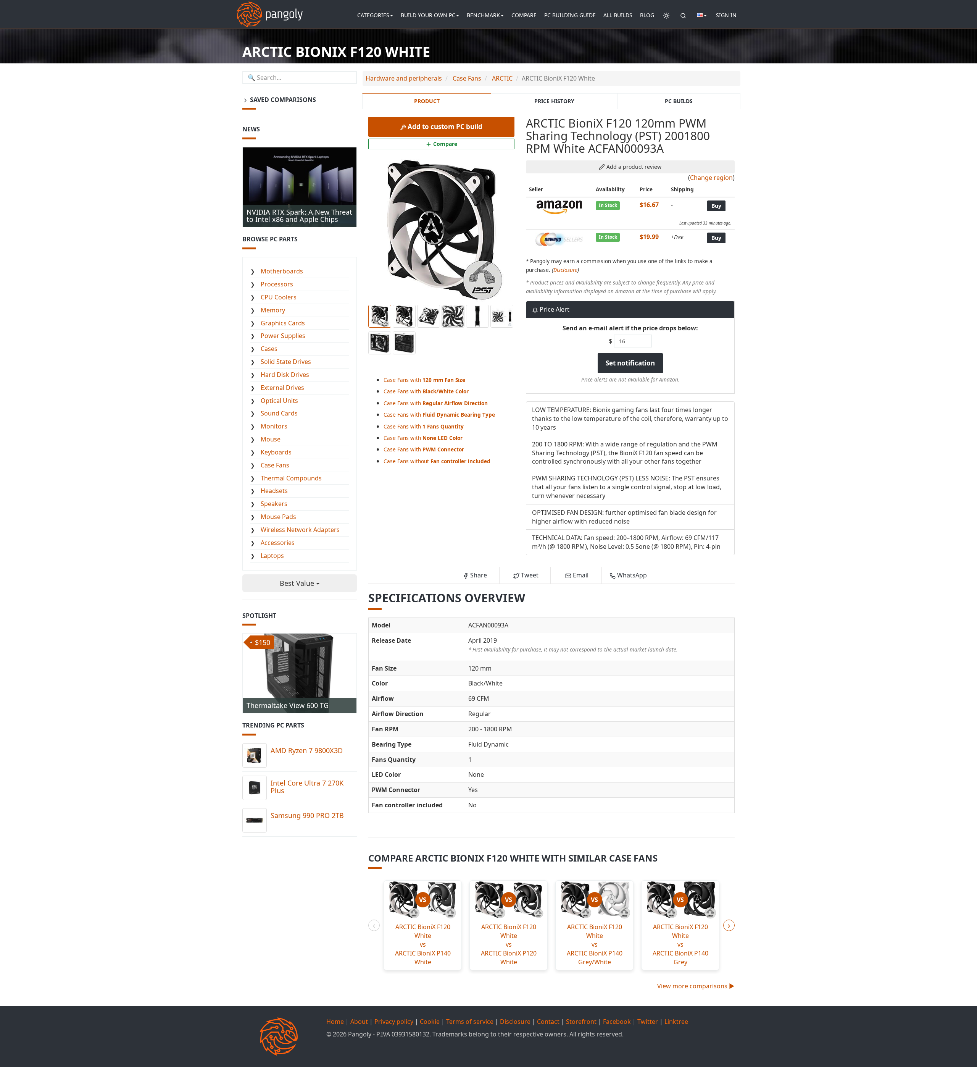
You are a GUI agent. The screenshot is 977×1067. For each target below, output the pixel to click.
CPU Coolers (279, 297)
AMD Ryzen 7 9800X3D (307, 750)
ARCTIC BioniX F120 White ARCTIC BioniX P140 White (423, 944)
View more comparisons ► (696, 986)
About (359, 1021)
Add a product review (633, 166)
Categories (373, 15)
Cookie (430, 1021)
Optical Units (279, 400)
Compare (524, 15)
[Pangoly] (270, 9)
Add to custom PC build (444, 126)
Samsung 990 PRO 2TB (307, 815)
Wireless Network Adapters (300, 529)
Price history (554, 101)
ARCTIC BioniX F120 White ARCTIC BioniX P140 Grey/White (594, 944)
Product (427, 101)
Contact (548, 1021)
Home (335, 1021)
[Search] (683, 15)
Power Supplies (283, 335)
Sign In (726, 15)
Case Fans (275, 465)
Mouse (271, 439)
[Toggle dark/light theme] (666, 15)
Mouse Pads (278, 516)
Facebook (617, 1021)
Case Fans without (437, 461)
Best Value (298, 583)
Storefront (581, 1021)
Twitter (647, 1021)
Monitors (274, 426)
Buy (716, 205)
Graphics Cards (283, 323)
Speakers (274, 504)
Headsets (274, 491)
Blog (647, 15)
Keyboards (276, 452)
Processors (277, 284)
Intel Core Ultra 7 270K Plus (307, 786)
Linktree (676, 1021)
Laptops (272, 555)
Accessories (278, 542)
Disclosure (565, 269)
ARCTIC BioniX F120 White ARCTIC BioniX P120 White (509, 944)
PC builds (679, 101)
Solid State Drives (286, 361)
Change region (711, 177)
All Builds (617, 15)
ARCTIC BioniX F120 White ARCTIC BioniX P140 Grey (680, 944)
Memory (273, 310)
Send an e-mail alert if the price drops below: (630, 328)
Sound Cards (279, 413)
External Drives (282, 387)
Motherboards (282, 271)
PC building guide (570, 15)
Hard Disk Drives (285, 374)
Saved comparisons (282, 99)
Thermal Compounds (291, 478)
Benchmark (483, 15)
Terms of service (469, 1021)
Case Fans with (424, 379)
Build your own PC (428, 15)
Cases (269, 348)
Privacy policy (393, 1021)
